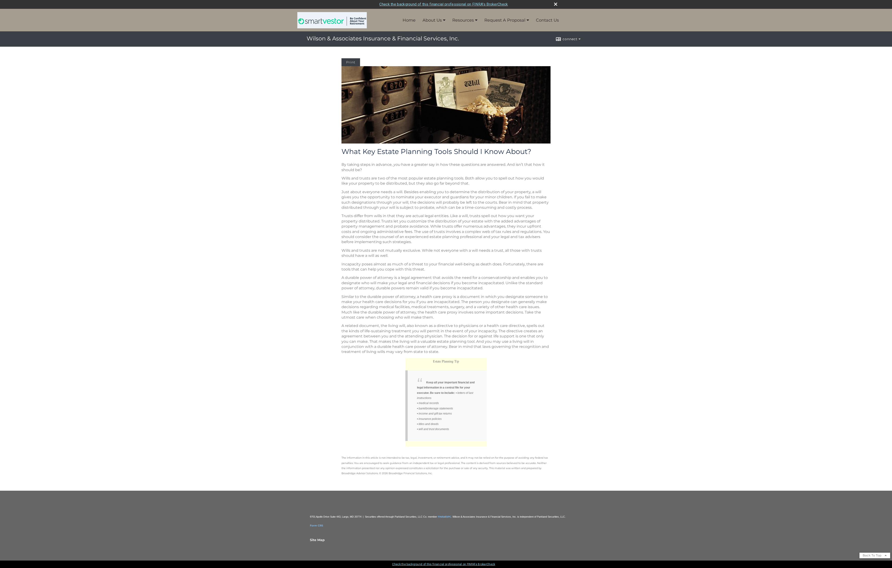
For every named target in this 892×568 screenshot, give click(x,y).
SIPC (448, 516)
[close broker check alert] (556, 4)
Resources (463, 20)
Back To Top (872, 555)
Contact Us (547, 20)
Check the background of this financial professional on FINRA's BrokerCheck (443, 4)
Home (409, 20)
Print (350, 62)
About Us (432, 20)
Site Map (317, 540)
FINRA (441, 516)
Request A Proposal (504, 20)
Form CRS (316, 525)
